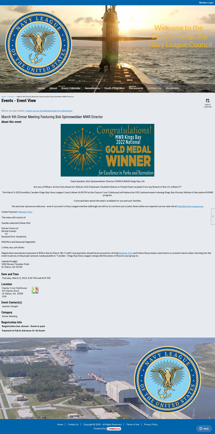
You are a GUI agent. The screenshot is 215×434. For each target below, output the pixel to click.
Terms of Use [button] (132, 424)
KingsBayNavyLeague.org (190, 206)
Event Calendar (71, 88)
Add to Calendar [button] (208, 103)
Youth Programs (114, 88)
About (53, 88)
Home (41, 88)
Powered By (100, 428)
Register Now (25, 211)
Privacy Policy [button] (151, 424)
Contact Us (154, 88)
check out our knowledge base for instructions (49, 110)
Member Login (206, 2)
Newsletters (92, 88)
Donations (172, 88)
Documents (136, 88)
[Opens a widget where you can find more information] (204, 429)
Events (11, 97)
